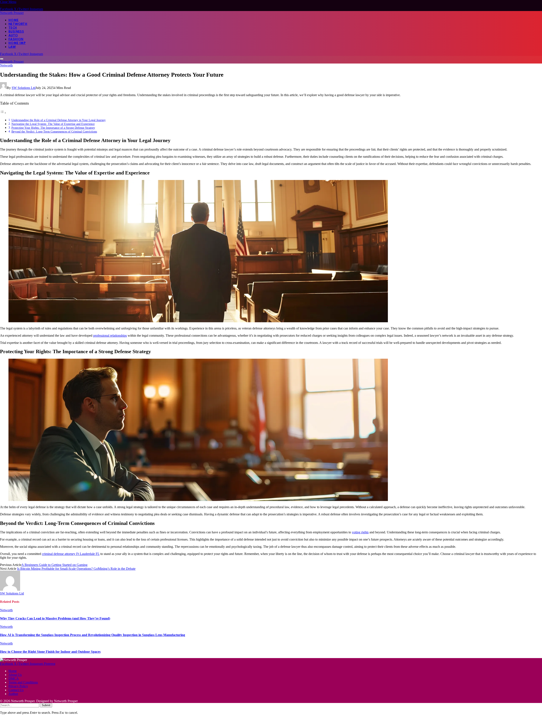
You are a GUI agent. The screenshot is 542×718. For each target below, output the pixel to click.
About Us (15, 674)
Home (13, 20)
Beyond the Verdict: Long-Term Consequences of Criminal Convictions (54, 131)
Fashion (16, 39)
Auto (13, 35)
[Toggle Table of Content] (3, 113)
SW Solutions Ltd (24, 88)
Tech (12, 27)
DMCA (13, 678)
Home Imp (17, 43)
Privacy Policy (18, 686)
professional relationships (110, 335)
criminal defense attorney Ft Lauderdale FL (71, 554)
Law (12, 47)
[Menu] (1, 58)
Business (16, 31)
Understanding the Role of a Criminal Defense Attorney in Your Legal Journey (58, 120)
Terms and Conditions (23, 682)
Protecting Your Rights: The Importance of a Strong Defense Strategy (53, 127)
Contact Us (16, 690)
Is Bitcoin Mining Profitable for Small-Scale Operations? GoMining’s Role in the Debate (76, 568)
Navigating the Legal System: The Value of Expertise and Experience (53, 124)
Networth (17, 24)
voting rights (360, 532)
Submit (46, 705)
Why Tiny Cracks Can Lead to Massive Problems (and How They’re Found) (55, 618)
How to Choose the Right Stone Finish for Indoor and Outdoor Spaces (50, 651)
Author (13, 694)
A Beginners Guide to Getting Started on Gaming (54, 565)
